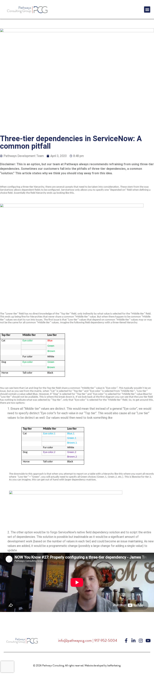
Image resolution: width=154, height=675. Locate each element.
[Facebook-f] (126, 640)
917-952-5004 (105, 640)
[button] (147, 9)
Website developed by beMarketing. (103, 665)
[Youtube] (148, 640)
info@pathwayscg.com (75, 640)
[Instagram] (140, 640)
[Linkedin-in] (133, 640)
